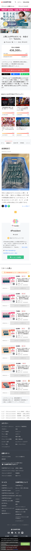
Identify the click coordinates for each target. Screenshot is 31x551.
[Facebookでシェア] (6, 206)
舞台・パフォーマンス (20, 444)
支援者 (15, 143)
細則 (17, 504)
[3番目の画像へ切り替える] (15, 31)
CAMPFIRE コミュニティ (7, 488)
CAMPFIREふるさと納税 (7, 500)
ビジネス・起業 (5, 441)
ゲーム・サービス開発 (7, 439)
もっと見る (25, 206)
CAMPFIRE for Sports (6, 498)
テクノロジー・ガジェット (8, 426)
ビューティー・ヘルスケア (21, 441)
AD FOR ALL (4, 503)
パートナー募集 (24, 536)
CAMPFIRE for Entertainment (8, 495)
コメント (28, 143)
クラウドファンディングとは (8, 470)
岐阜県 (25, 42)
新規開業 (19, 415)
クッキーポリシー (19, 520)
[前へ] (2, 18)
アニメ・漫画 (5, 434)
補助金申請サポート (6, 513)
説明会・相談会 (19, 468)
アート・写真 (5, 444)
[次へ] (29, 18)
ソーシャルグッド (6, 446)
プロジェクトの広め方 (7, 475)
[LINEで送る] (9, 206)
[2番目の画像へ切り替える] (9, 31)
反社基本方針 (18, 514)
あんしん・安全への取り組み (22, 488)
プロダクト (4, 429)
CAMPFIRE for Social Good (8, 493)
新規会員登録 (26, 2)
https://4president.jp (10, 250)
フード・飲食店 (17, 42)
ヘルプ (17, 493)
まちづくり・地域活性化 (21, 426)
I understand (25, 544)
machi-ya (4, 510)
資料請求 (4, 459)
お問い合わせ (18, 495)
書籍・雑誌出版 (19, 439)
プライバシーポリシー (20, 506)
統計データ (18, 475)
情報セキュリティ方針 (20, 511)
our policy (15, 549)
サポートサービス (19, 470)
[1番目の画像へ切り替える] (3, 31)
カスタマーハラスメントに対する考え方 (22, 517)
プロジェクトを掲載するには (7, 6)
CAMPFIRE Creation (6, 490)
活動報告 (8, 143)
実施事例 (18, 473)
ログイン (19, 2)
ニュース (18, 490)
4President (8, 42)
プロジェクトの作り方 (7, 473)
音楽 (17, 429)
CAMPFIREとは (19, 485)
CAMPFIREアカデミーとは (8, 468)
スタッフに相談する (20, 456)
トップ (2, 411)
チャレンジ (18, 431)
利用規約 (18, 501)
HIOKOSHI (4, 505)
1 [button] (15, 212)
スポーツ (18, 434)
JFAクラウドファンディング (8, 508)
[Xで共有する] (3, 206)
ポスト (6, 74)
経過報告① (6, 148)
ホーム (2, 143)
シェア (16, 74)
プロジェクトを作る (6, 456)
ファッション (5, 436)
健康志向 (19, 413)
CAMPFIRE (4, 485)
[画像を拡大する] (14, 284)
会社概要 (7, 536)
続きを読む (25, 247)
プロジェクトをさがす (23, 6)
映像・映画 (18, 436)
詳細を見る (5, 288)
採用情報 (16, 536)
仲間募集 (22, 143)
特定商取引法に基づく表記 (10, 253)
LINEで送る (25, 74)
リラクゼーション (21, 417)
